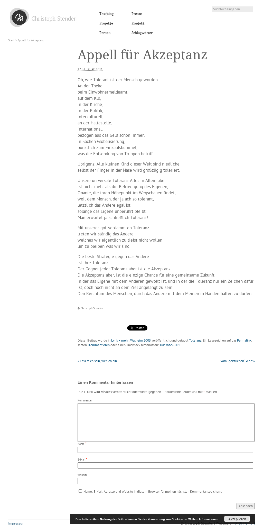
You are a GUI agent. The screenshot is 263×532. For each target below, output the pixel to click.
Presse (137, 14)
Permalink (244, 340)
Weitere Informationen (203, 519)
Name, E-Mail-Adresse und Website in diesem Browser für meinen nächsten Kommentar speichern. (152, 492)
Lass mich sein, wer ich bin (97, 361)
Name (81, 444)
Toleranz (195, 340)
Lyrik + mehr (120, 340)
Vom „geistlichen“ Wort (237, 361)
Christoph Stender (43, 17)
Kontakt (138, 23)
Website (83, 475)
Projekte (106, 23)
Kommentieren (99, 345)
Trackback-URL (170, 345)
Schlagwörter (142, 33)
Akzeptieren (237, 519)
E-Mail (81, 460)
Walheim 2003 (140, 340)
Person (104, 33)
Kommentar (85, 401)
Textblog (106, 14)
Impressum (16, 523)
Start (11, 41)
